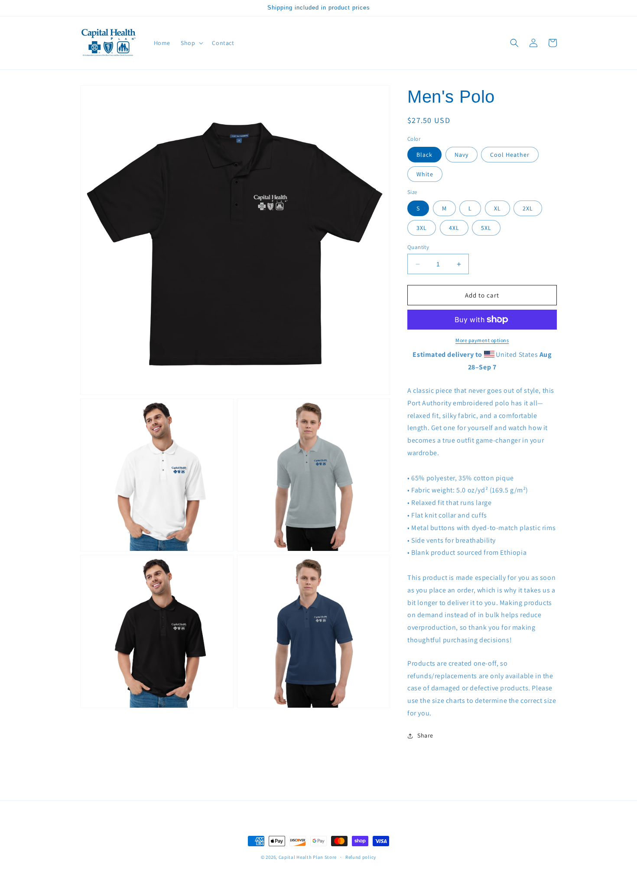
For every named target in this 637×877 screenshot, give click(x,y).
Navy (461, 155)
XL (497, 208)
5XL (486, 228)
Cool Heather (510, 155)
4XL (454, 228)
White (424, 174)
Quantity (418, 247)
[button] (191, 43)
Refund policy (360, 857)
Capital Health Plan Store (308, 857)
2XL (528, 208)
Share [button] (425, 735)
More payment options (482, 340)
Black (424, 155)
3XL (421, 228)
